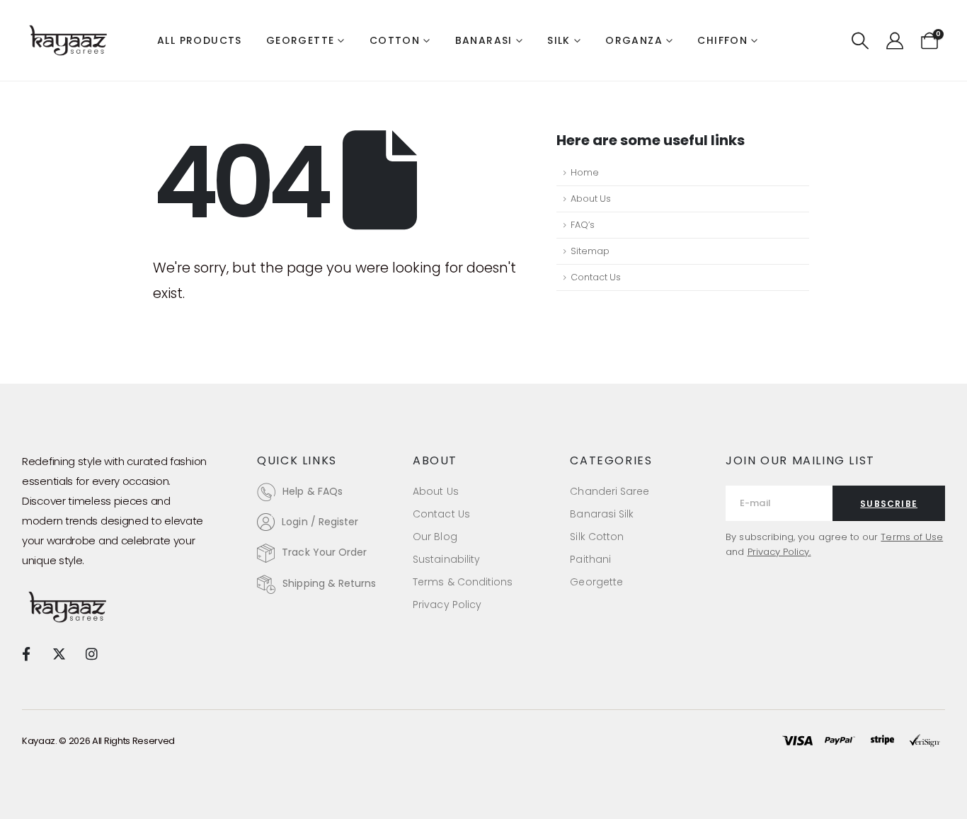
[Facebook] (26, 653)
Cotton (395, 40)
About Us (591, 199)
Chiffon (722, 40)
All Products (199, 40)
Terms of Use (912, 537)
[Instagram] (91, 653)
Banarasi (484, 40)
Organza (634, 40)
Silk (559, 40)
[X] (58, 653)
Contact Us (596, 277)
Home (585, 172)
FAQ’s (583, 225)
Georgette (300, 40)
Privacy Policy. (779, 552)
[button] (860, 41)
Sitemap (590, 251)
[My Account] (894, 41)
